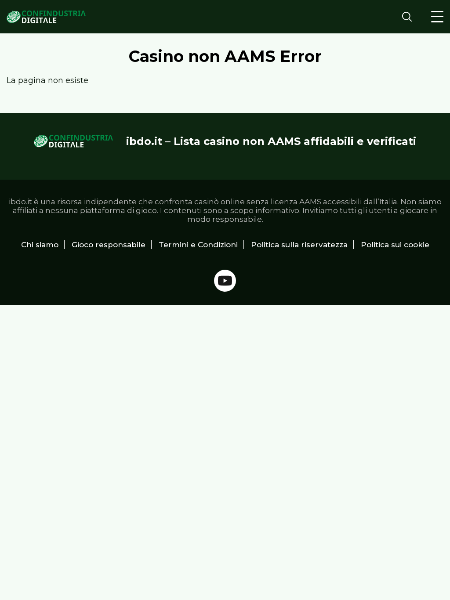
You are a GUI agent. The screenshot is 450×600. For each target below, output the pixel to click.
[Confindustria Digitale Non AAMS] (46, 17)
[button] (437, 16)
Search (409, 16)
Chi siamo (39, 244)
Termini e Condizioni (198, 244)
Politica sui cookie (395, 244)
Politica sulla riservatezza (299, 244)
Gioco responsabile (108, 244)
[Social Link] (225, 281)
